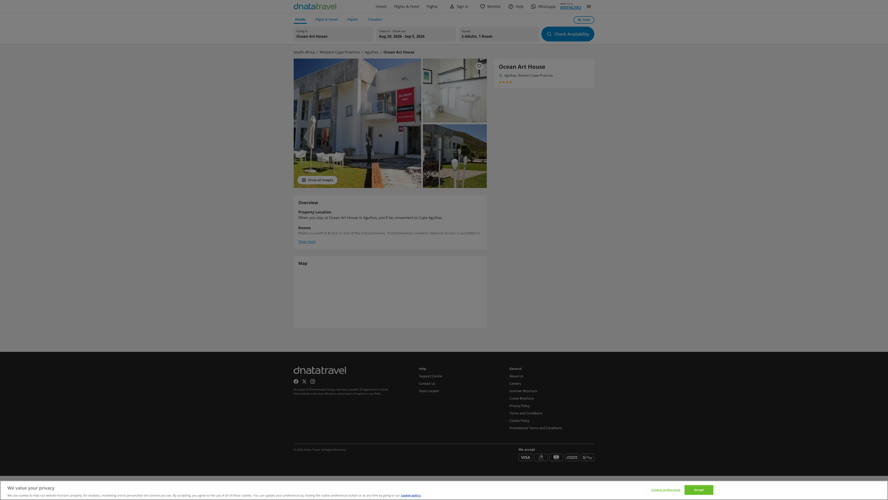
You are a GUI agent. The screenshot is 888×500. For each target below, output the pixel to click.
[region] (444, 490)
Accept (699, 490)
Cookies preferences (665, 490)
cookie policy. (411, 495)
